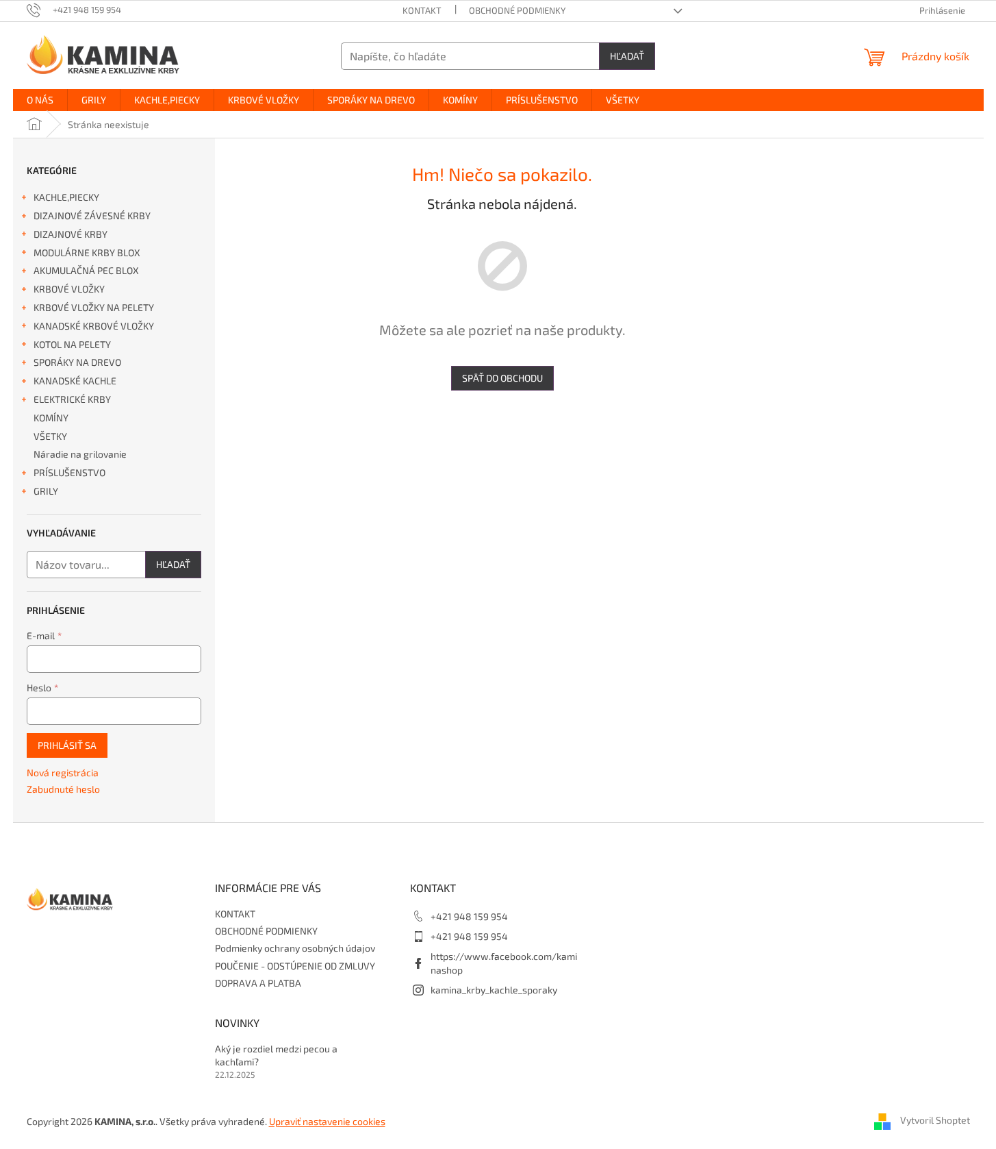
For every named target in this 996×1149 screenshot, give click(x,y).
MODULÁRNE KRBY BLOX (87, 252)
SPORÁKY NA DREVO (77, 362)
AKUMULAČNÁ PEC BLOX (86, 270)
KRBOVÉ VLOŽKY (69, 289)
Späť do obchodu (502, 378)
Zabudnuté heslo (63, 789)
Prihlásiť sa (67, 745)
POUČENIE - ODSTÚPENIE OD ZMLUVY (295, 966)
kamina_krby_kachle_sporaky (494, 990)
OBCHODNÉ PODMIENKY (517, 10)
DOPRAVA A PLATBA (258, 983)
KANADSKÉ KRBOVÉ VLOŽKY (94, 326)
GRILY (46, 491)
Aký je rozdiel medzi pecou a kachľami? (276, 1055)
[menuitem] (40, 100)
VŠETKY (50, 436)
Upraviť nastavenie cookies (327, 1121)
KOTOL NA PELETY (72, 344)
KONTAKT (422, 10)
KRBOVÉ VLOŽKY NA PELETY (94, 307)
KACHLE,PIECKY (66, 197)
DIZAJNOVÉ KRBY (70, 234)
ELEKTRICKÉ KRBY (72, 399)
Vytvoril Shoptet (935, 1120)
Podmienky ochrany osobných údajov (295, 948)
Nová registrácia (63, 772)
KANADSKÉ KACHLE (75, 380)
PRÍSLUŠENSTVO (69, 472)
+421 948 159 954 (469, 916)
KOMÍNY (51, 417)
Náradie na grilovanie (80, 454)
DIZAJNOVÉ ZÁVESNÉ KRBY (92, 215)
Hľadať (627, 56)
